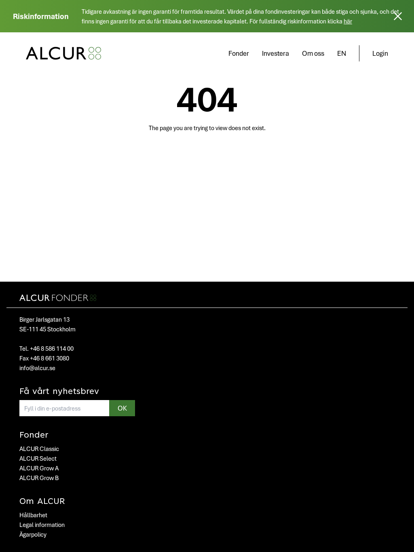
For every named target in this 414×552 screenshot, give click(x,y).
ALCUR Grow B (39, 478)
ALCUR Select (38, 458)
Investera (275, 53)
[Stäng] (397, 16)
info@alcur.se (37, 368)
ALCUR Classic (39, 449)
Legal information (42, 524)
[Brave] (63, 53)
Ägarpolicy (32, 534)
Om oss (313, 53)
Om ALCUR (42, 501)
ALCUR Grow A (39, 468)
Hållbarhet (33, 515)
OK (122, 408)
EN (341, 53)
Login (380, 53)
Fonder (238, 53)
